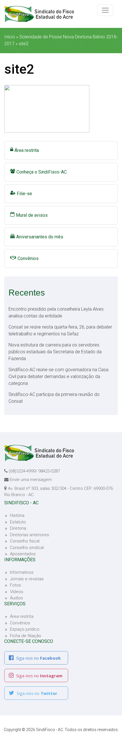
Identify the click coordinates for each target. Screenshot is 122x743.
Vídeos (16, 591)
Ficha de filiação (25, 635)
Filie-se (24, 193)
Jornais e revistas (27, 578)
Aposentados (23, 553)
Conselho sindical (27, 547)
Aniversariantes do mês (39, 237)
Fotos (15, 585)
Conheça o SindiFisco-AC (41, 172)
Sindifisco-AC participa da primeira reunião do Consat (54, 398)
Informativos (21, 572)
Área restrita (26, 150)
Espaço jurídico (24, 629)
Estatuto (18, 522)
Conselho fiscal (24, 541)
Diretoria (18, 528)
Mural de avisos (32, 215)
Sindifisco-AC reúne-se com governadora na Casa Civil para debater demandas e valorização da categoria (58, 376)
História (17, 515)
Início (9, 37)
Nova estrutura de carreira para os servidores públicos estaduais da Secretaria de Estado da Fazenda (55, 351)
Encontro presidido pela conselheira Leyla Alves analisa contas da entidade (56, 312)
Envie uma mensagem (31, 479)
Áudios (16, 597)
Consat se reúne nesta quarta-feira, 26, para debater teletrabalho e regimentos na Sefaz (60, 330)
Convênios (28, 258)
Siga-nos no (38, 658)
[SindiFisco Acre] (52, 14)
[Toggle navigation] (105, 10)
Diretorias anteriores (29, 534)
